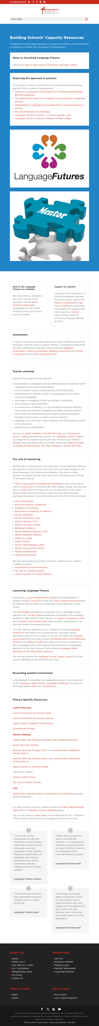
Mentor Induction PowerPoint (29, 548)
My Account (60, 994)
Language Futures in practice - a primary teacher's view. (43, 115)
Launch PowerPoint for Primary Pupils (32, 713)
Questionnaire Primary (24, 728)
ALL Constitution (20, 968)
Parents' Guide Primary (24, 777)
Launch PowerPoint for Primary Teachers (33, 718)
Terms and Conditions (57, 1022)
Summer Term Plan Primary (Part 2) (30, 758)
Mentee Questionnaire (26, 551)
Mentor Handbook (24, 514)
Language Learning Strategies (42, 810)
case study (27, 486)
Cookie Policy (42, 1022)
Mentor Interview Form (26, 521)
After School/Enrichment (66, 600)
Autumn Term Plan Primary (45, 445)
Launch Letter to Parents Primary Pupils (33, 723)
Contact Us (17, 978)
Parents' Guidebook (64, 302)
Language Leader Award (31, 683)
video (24, 490)
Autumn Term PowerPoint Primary (61, 740)
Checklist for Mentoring (26, 508)
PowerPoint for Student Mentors (31, 567)
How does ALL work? (23, 965)
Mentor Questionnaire (25, 555)
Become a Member (63, 961)
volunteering (48, 686)
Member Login (61, 965)
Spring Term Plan (72, 445)
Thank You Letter (23, 538)
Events (15, 998)
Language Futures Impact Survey (55, 656)
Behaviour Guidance (25, 528)
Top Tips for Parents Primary (27, 782)
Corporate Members (64, 971)
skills (34, 686)
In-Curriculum (35, 600)
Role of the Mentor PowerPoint (30, 504)
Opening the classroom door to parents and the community (43, 793)
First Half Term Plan (52, 433)
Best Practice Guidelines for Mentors (33, 511)
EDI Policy (17, 975)
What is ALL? (18, 961)
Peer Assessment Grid (45, 354)
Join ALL (58, 958)
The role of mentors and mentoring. (33, 111)
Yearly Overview (33, 433)
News (14, 994)
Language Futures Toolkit (69, 436)
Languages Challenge (57, 683)
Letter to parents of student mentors (33, 574)
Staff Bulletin (24, 612)
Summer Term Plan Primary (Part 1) (30, 750)
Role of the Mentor (24, 501)
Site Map (71, 1022)
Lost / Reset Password (65, 998)
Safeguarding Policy (22, 971)
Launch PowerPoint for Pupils (40, 597)
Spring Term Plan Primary (25, 745)
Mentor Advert (22, 541)
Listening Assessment (37, 351)
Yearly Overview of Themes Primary (30, 766)
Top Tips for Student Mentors (29, 570)
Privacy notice (29, 1022)
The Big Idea (33, 615)
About (15, 958)
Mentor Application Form (27, 518)
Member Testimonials (64, 968)
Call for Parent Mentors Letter (29, 545)
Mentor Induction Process (28, 524)
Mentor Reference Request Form (31, 531)
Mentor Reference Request (28, 534)
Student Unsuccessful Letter (33, 621)
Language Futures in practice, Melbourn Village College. (43, 118)
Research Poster (35, 642)
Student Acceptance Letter (70, 618)
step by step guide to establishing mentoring (38, 483)
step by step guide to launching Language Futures (51, 64)
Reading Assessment (59, 351)
